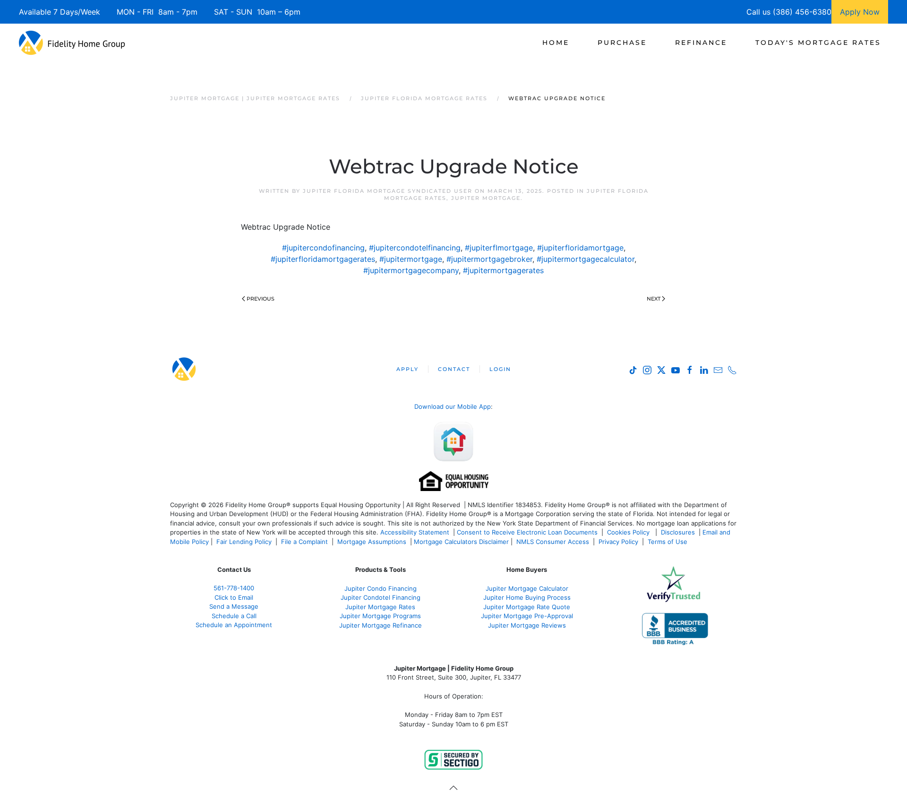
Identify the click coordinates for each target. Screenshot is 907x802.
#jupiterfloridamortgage (580, 247)
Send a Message (233, 606)
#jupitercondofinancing (323, 247)
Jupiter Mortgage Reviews (527, 625)
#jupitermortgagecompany (411, 270)
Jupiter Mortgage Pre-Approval (527, 616)
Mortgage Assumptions (371, 541)
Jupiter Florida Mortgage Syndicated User (387, 191)
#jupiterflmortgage (499, 247)
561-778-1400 (234, 588)
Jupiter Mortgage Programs (380, 616)
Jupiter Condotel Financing (380, 597)
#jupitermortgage (410, 259)
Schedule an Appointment (234, 625)
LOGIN (500, 369)
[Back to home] (72, 42)
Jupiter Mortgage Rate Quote (526, 607)
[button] (453, 788)
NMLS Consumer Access (552, 541)
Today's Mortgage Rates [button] (818, 42)
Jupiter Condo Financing (380, 588)
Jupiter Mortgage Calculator (527, 588)
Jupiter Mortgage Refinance (380, 625)
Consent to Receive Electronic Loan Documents (527, 532)
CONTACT (454, 369)
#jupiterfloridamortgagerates (323, 259)
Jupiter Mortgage (486, 198)
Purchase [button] (622, 42)
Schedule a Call (234, 616)
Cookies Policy (629, 532)
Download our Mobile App (452, 406)
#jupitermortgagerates (503, 270)
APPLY (407, 369)
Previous (260, 298)
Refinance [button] (701, 42)
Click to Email (233, 597)
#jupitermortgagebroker (489, 259)
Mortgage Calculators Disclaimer (461, 541)
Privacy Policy (618, 541)
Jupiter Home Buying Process (527, 597)
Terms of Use (668, 541)
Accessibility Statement (414, 532)
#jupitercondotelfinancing (415, 247)
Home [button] (555, 42)
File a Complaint (305, 541)
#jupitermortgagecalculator (585, 259)
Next (653, 298)
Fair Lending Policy (244, 541)
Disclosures (678, 532)
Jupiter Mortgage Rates (380, 607)
